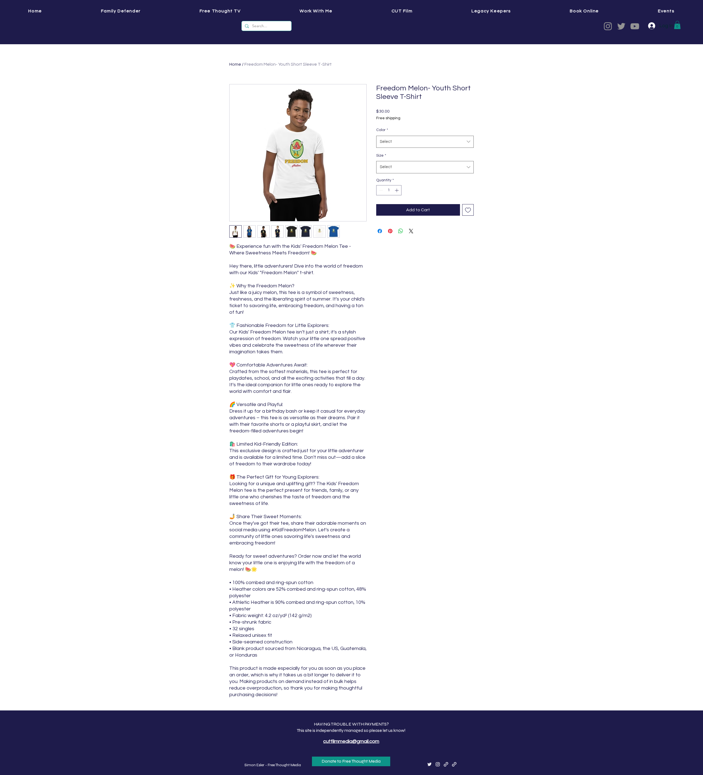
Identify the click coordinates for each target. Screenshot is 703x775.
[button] (472, 12)
